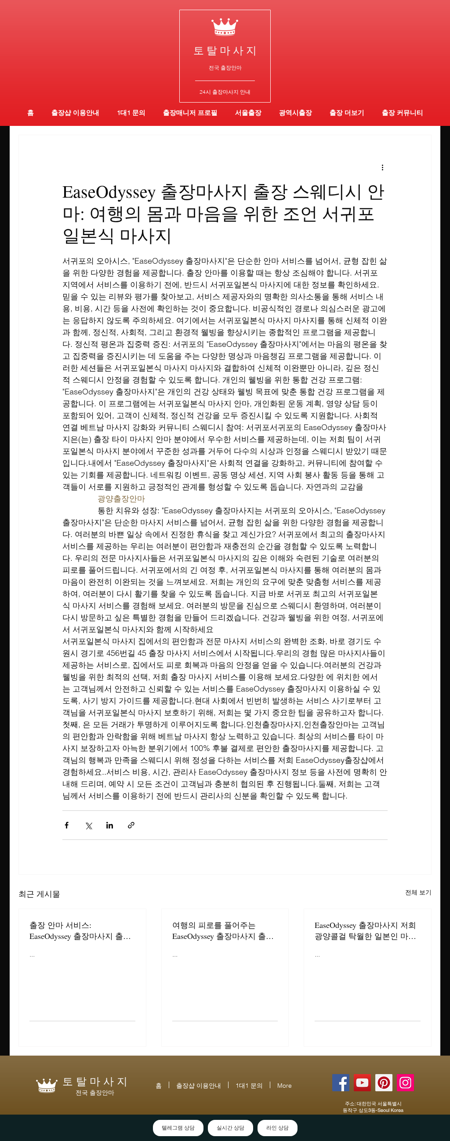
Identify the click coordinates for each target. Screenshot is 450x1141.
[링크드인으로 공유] (109, 825)
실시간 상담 (230, 1128)
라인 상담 (277, 1128)
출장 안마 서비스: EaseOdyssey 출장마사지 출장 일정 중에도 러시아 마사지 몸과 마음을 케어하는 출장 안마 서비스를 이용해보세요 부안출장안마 (81, 931)
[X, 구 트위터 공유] (88, 825)
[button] (295, 112)
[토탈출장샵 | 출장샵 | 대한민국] (405, 1082)
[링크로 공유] (131, 825)
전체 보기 (418, 892)
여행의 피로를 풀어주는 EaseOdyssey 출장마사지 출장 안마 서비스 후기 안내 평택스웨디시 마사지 (224, 931)
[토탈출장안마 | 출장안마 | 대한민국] (340, 1082)
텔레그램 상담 (178, 1128)
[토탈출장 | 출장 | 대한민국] (383, 1082)
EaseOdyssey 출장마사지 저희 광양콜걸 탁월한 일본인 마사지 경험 (365, 931)
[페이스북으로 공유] (66, 825)
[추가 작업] (382, 167)
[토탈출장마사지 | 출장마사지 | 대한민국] (362, 1082)
